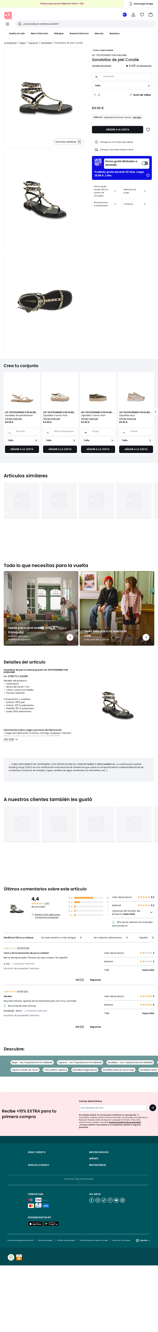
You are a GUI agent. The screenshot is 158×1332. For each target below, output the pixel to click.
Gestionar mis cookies (121, 1240)
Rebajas (59, 33)
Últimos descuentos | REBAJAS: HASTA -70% (62, 3)
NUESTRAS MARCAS (97, 1165)
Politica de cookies (45, 1240)
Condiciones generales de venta (20, 1240)
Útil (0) (79, 1027)
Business (115, 33)
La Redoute (10, 42)
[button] (150, 14)
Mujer (23, 42)
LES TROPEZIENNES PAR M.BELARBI (109, 55)
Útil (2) (80, 980)
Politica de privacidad (66, 1240)
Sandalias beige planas (85, 1069)
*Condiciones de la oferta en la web (93, 1240)
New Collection (39, 33)
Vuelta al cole (17, 33)
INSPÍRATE (93, 1158)
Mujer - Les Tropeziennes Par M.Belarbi (32, 1062)
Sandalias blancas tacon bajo (118, 1069)
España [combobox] (144, 1240)
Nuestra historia (79, 33)
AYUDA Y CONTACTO (36, 1152)
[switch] (126, 163)
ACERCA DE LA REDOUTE (38, 1165)
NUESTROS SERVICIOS (98, 1152)
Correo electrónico (90, 1101)
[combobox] (61, 937)
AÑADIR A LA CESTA (117, 129)
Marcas (99, 33)
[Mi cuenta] (133, 14)
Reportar (95, 980)
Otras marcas (13, 418)
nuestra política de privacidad (125, 1122)
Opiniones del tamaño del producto (126, 912)
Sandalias (46, 42)
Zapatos (33, 42)
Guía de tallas (142, 95)
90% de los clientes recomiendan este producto (132, 924)
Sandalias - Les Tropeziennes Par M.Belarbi (130, 1062)
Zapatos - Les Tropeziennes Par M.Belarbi (80, 1062)
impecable (129, 914)
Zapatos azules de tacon (25, 1069)
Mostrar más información (79, 1178)
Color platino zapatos (55, 1069)
